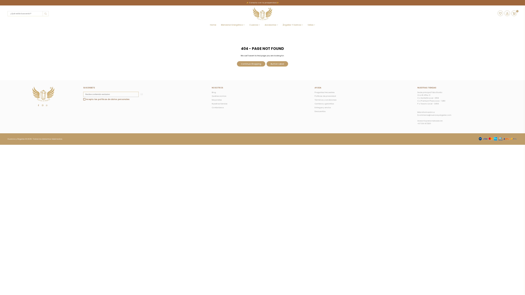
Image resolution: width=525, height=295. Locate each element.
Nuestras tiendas (219, 103)
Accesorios (271, 24)
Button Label (277, 63)
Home (213, 24)
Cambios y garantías (324, 103)
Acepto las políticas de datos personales (107, 99)
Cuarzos (254, 24)
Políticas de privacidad (325, 96)
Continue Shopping (251, 63)
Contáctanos (218, 107)
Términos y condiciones (326, 100)
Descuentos (320, 111)
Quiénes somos (219, 96)
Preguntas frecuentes (325, 92)
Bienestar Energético (232, 24)
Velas (311, 24)
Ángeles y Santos (292, 24)
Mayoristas (217, 100)
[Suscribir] (142, 94)
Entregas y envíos (323, 107)
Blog (214, 92)
